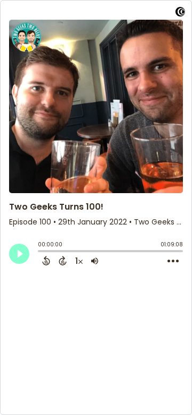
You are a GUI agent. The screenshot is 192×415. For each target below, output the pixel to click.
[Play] (19, 254)
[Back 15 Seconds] (46, 260)
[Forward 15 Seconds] (62, 260)
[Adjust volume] (94, 260)
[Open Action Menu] (173, 261)
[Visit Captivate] (180, 13)
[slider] (40, 252)
